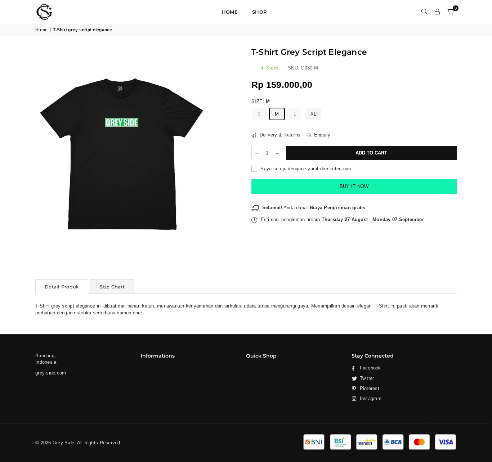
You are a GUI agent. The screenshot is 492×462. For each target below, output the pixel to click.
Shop (259, 12)
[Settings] (437, 11)
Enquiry (321, 135)
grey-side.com (50, 373)
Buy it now (354, 186)
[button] (450, 11)
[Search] (424, 11)
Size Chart (112, 287)
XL (313, 114)
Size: (260, 101)
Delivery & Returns (279, 135)
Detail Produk (62, 287)
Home (230, 12)
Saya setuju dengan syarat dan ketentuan (305, 168)
